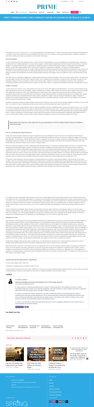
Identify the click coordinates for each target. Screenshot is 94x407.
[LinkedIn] (63, 401)
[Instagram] (53, 401)
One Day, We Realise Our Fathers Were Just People (14, 364)
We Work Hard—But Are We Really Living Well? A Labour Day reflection (78, 356)
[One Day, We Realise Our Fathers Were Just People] (15, 348)
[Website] (28, 307)
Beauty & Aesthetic (54, 389)
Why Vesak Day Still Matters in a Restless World (34, 365)
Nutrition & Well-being (55, 395)
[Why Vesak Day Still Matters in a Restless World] (36, 348)
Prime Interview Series (55, 392)
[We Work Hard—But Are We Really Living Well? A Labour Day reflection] (79, 348)
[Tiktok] (57, 401)
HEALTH (13, 385)
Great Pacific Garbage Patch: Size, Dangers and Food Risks (23, 382)
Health (51, 380)
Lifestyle (51, 386)
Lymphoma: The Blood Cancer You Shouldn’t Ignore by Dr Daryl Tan (25, 387)
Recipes (51, 383)
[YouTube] (60, 401)
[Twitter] (67, 401)
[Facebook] (50, 401)
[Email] (25, 307)
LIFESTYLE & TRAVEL (17, 380)
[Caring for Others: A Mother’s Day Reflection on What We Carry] (58, 348)
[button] (80, 12)
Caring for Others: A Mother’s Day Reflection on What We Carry (57, 365)
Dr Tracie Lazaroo (21, 279)
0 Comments (16, 367)
